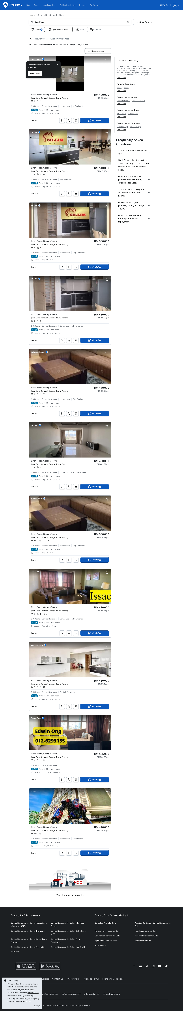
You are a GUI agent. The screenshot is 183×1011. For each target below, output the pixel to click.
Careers (45, 978)
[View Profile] (37, 59)
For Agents (95, 5)
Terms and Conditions (113, 978)
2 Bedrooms (133, 114)
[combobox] (80, 22)
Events (82, 5)
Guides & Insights (67, 5)
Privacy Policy (73, 978)
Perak (126, 88)
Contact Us (57, 978)
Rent (36, 5)
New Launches (49, 5)
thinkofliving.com (111, 994)
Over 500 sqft (122, 127)
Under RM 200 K (123, 101)
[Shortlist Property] (107, 60)
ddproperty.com (92, 994)
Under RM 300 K (138, 101)
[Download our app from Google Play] (50, 966)
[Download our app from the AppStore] (26, 966)
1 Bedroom (121, 114)
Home (32, 15)
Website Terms (91, 978)
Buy (28, 5)
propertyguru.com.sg (49, 994)
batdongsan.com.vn (71, 994)
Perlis (119, 88)
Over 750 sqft (135, 127)
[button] (31, 38)
